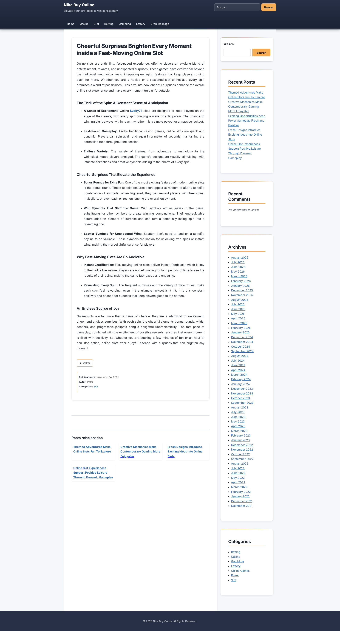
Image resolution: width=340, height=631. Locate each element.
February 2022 (241, 491)
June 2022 (238, 473)
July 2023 (238, 412)
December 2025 (242, 290)
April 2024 (238, 370)
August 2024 (239, 356)
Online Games (240, 570)
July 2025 (238, 304)
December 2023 (242, 388)
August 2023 (239, 407)
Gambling (125, 24)
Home (71, 24)
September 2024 (242, 351)
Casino (84, 24)
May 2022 (238, 477)
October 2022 (240, 454)
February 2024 (241, 379)
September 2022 (242, 459)
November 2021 (242, 505)
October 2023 (240, 398)
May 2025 (238, 314)
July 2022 (238, 468)
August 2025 (239, 299)
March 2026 (239, 276)
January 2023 (240, 440)
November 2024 (242, 342)
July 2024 (238, 360)
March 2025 (239, 323)
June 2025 (238, 309)
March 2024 (239, 374)
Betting (109, 24)
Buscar (268, 7)
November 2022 (242, 449)
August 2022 (239, 463)
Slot (96, 24)
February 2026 (241, 281)
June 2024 (238, 365)
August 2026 (239, 257)
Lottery (140, 24)
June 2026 (238, 267)
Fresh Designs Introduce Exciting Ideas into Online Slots (245, 134)
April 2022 (238, 482)
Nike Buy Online (79, 4)
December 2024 (242, 337)
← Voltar (85, 363)
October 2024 (240, 346)
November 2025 (242, 295)
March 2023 (239, 431)
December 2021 (241, 501)
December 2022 (242, 445)
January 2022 (240, 496)
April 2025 (238, 318)
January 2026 (240, 285)
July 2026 (238, 262)
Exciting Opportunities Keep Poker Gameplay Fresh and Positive (246, 120)
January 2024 (240, 384)
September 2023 (242, 402)
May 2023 (238, 421)
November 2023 (242, 393)
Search (228, 44)
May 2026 (238, 271)
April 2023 (238, 426)
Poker (235, 575)
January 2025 (240, 332)
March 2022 (239, 487)
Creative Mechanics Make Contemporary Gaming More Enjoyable (245, 106)
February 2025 (241, 328)
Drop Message (160, 24)
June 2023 (238, 417)
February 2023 (241, 435)
